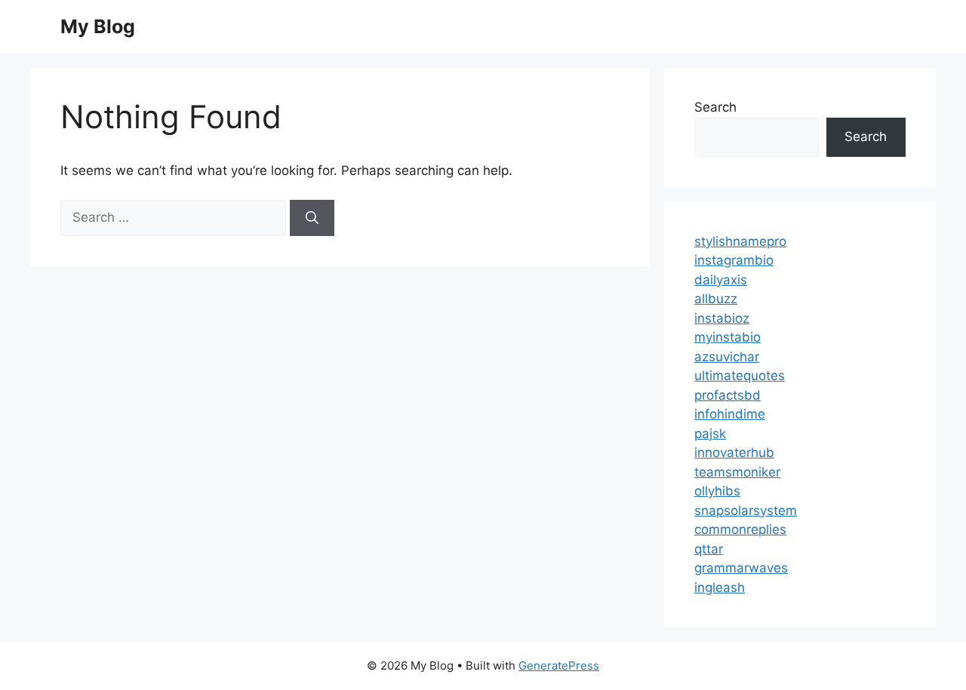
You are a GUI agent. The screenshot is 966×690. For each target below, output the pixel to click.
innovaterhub (734, 452)
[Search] (312, 218)
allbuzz (715, 298)
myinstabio (727, 337)
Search (715, 107)
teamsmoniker (737, 472)
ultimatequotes (739, 375)
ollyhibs (717, 490)
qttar (708, 549)
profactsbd (727, 395)
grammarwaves (741, 567)
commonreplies (740, 529)
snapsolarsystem (745, 510)
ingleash (719, 587)
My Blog (97, 26)
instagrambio (734, 260)
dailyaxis (720, 279)
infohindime (729, 414)
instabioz (721, 318)
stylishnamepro (740, 241)
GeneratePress (558, 665)
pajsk (710, 433)
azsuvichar (726, 356)
